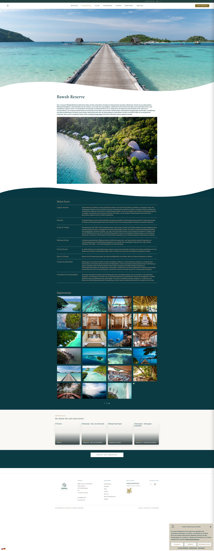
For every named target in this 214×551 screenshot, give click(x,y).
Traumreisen (107, 5)
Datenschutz (193, 548)
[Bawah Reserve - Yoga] (120, 304)
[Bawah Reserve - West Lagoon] (69, 304)
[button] (210, 527)
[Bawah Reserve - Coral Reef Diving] (120, 339)
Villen (97, 5)
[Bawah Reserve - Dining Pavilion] (145, 339)
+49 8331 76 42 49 (83, 492)
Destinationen (107, 484)
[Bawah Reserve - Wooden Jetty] (94, 304)
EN (160, 1)
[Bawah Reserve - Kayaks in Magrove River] (94, 373)
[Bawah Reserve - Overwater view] (94, 391)
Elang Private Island (96, 114)
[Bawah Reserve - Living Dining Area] (120, 373)
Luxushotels (86, 5)
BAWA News (129, 5)
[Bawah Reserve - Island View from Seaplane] (120, 356)
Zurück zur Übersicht (107, 455)
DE (157, 1)
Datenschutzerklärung (192, 539)
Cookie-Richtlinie (183, 548)
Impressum (201, 548)
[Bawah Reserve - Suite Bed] (94, 339)
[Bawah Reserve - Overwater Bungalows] (69, 356)
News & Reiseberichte (110, 496)
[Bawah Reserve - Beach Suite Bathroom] (120, 321)
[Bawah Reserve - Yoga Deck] (145, 304)
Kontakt (106, 499)
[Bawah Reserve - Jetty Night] (145, 356)
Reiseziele (74, 5)
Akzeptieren (177, 544)
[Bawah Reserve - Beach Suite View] (69, 339)
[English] (2, 549)
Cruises (118, 5)
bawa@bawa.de (82, 497)
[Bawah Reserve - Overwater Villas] (120, 391)
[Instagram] (155, 484)
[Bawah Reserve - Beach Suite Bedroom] (145, 321)
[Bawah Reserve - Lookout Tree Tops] (145, 373)
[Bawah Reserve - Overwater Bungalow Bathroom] (145, 391)
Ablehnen (190, 544)
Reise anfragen (202, 5)
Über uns (140, 5)
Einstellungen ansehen (204, 544)
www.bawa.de (81, 500)
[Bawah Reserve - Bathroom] (94, 321)
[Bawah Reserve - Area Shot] (69, 321)
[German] (4, 549)
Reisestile (106, 486)
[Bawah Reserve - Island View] (94, 356)
